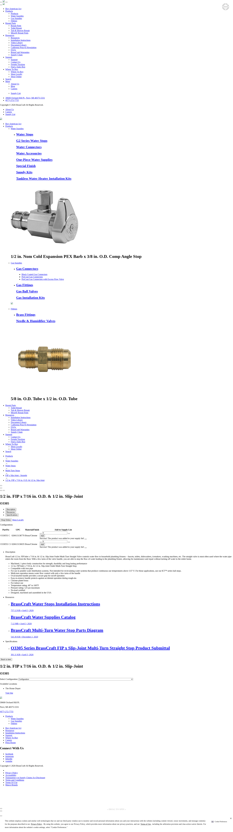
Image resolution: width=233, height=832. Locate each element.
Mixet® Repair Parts (19, 33)
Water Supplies (17, 16)
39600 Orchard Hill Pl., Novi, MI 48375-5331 (25, 98)
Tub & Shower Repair (20, 30)
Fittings (14, 21)
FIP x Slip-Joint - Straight (16, 475)
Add (42, 536)
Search (8, 79)
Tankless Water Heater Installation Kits (43, 178)
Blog (13, 86)
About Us (15, 84)
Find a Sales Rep (18, 67)
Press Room (10, 742)
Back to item (6, 659)
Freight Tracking (18, 64)
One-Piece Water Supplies (34, 159)
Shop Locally (16, 74)
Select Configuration (9, 679)
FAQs (13, 50)
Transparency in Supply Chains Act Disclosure (25, 777)
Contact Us (15, 62)
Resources (9, 35)
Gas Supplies (16, 18)
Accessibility (10, 775)
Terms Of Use (11, 782)
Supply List (16, 93)
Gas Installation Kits (30, 297)
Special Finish (26, 166)
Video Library (17, 42)
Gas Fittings (24, 285)
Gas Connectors (27, 268)
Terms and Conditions (14, 780)
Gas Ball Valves (27, 291)
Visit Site (9, 693)
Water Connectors (29, 147)
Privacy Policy (11, 773)
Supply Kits (24, 172)
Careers (14, 89)
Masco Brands (11, 785)
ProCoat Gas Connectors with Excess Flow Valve (43, 279)
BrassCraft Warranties (20, 52)
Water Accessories (29, 153)
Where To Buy (11, 69)
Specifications (12, 515)
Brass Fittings (25, 314)
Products (9, 11)
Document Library (19, 45)
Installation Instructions (20, 40)
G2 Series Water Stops (31, 140)
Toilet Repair (16, 28)
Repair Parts (10, 23)
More (7, 81)
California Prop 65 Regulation (23, 47)
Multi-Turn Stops (12, 470)
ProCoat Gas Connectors (32, 277)
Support (8, 57)
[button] (219, 821)
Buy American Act (13, 9)
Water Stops (24, 134)
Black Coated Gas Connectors (34, 274)
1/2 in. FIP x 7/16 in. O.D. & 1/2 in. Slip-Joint (24, 480)
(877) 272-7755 (12, 100)
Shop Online (16, 76)
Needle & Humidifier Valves (35, 321)
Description (10, 509)
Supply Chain (17, 55)
